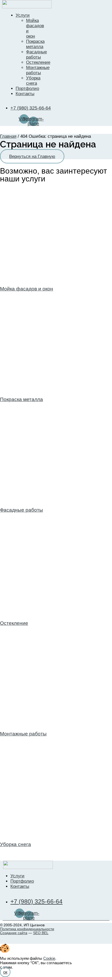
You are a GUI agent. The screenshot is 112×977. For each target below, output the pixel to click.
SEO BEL (40, 933)
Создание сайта (13, 933)
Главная (8, 136)
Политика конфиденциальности (27, 929)
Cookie (49, 958)
